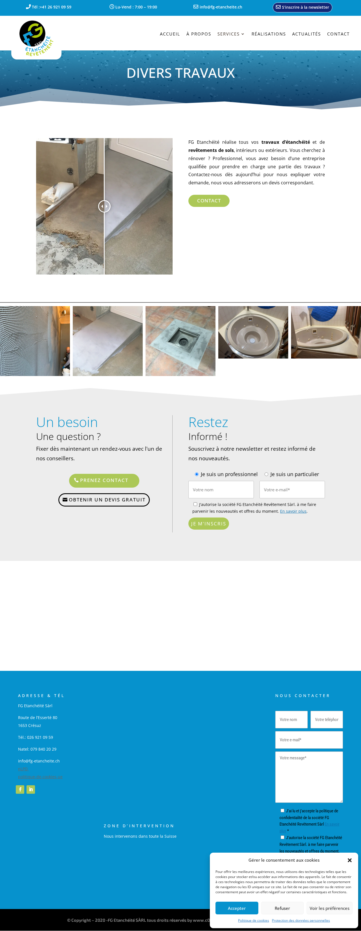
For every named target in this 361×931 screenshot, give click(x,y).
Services (228, 34)
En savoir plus (293, 511)
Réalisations (269, 34)
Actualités (306, 34)
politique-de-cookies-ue (40, 776)
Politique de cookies (253, 920)
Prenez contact (104, 480)
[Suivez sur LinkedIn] (31, 789)
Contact (338, 34)
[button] (350, 860)
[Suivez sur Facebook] (20, 789)
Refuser (282, 908)
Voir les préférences (329, 908)
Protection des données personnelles (301, 920)
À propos (198, 34)
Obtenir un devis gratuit (107, 499)
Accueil (170, 34)
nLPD (23, 768)
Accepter (237, 908)
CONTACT (209, 200)
